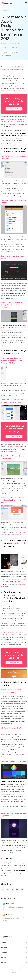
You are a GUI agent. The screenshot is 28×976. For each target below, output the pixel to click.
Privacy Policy (18, 969)
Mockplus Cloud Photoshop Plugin (11, 632)
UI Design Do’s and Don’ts (11, 728)
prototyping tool (16, 543)
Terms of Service (10, 969)
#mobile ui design (14, 52)
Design (7, 10)
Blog (2, 10)
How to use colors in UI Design (13, 761)
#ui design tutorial (6, 55)
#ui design (4, 52)
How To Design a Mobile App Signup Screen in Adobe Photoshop (12, 305)
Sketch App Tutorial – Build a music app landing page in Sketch (12, 500)
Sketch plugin (5, 634)
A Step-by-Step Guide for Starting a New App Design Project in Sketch (11, 360)
